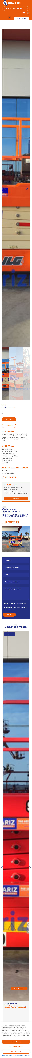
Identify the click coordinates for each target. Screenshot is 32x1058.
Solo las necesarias (16, 1047)
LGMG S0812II (10, 1003)
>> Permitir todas (16, 1042)
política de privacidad (9, 605)
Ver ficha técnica (11, 477)
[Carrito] (23, 13)
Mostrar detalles (16, 1051)
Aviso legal (27, 1055)
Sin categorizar (20, 1008)
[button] (9, 17)
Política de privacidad (18, 1055)
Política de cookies (7, 1055)
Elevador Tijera (14, 407)
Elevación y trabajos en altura (11, 407)
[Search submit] (27, 8)
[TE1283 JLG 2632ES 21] (16, 188)
